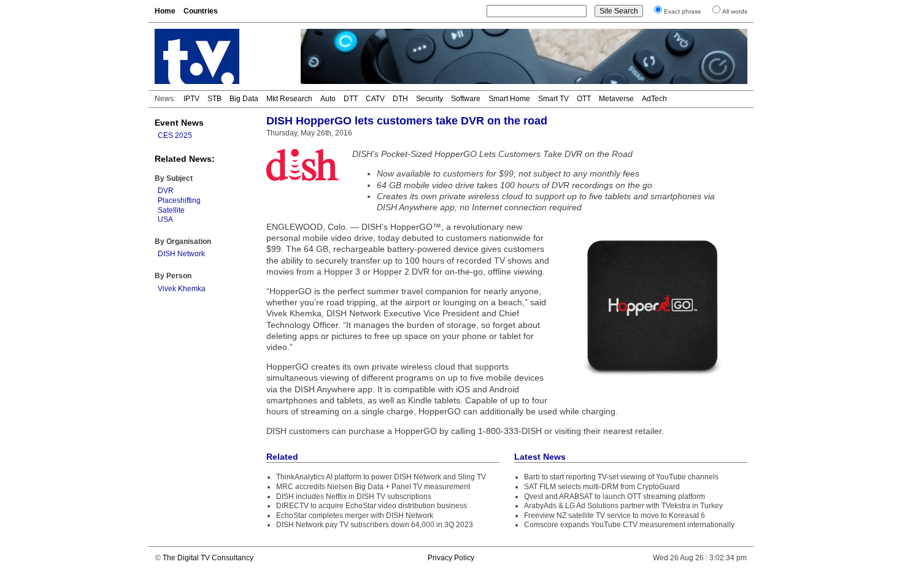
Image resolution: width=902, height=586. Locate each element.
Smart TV (553, 98)
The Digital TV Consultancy (208, 558)
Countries (200, 11)
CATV (375, 98)
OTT (584, 98)
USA (165, 219)
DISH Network (181, 253)
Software (465, 98)
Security (429, 98)
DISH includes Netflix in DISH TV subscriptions (353, 496)
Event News (179, 122)
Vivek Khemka (182, 288)
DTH (400, 98)
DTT (351, 98)
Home (165, 11)
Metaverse (616, 98)
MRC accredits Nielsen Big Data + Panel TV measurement (373, 486)
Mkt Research (289, 98)
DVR (166, 190)
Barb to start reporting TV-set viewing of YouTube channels (621, 477)
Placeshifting (179, 200)
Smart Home (509, 98)
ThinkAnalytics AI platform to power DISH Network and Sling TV (381, 477)
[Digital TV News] (220, 56)
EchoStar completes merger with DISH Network (354, 515)
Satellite (171, 210)
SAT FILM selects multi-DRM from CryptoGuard (602, 486)
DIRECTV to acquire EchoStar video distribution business (371, 505)
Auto (328, 98)
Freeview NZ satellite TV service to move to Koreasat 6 (614, 515)
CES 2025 (175, 135)
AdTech (654, 98)
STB (214, 98)
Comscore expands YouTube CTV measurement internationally (629, 524)
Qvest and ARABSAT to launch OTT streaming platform (614, 496)
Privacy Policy (451, 558)
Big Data (243, 98)
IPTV (191, 98)
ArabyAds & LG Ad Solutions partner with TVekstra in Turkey (623, 505)
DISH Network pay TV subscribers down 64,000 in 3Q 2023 (374, 524)
